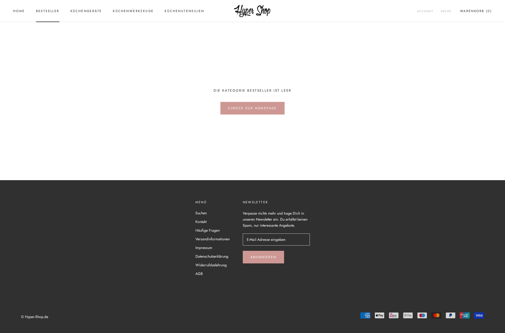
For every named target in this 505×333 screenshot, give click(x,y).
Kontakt (200, 221)
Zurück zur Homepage (252, 108)
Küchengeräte (86, 11)
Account (425, 11)
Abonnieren (263, 257)
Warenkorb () (476, 11)
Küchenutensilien (184, 11)
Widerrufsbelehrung (211, 265)
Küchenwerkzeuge (133, 11)
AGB (199, 273)
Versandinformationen (212, 239)
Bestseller (47, 11)
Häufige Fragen (207, 230)
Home (19, 11)
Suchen (201, 213)
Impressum (203, 247)
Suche (446, 11)
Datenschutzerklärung (211, 256)
